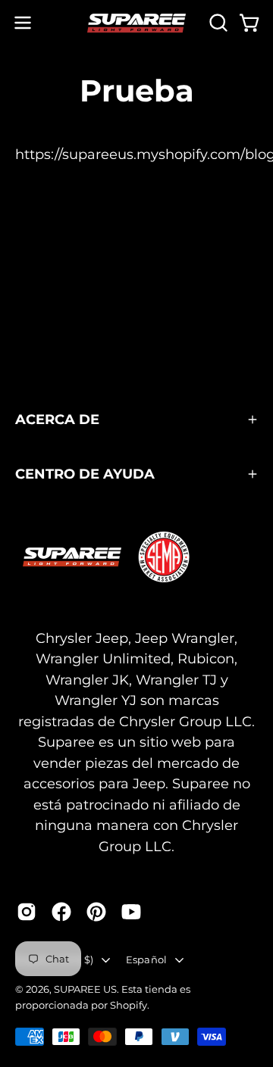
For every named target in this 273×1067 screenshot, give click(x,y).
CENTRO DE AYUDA (85, 474)
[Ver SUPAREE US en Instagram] (26, 911)
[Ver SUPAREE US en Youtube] (131, 911)
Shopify (128, 1005)
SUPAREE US (85, 989)
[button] (217, 22)
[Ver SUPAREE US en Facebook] (61, 911)
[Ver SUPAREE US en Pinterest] (96, 911)
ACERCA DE (57, 419)
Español (147, 959)
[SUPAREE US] (136, 23)
